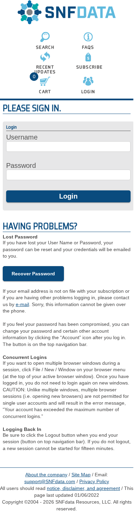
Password (21, 165)
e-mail (22, 304)
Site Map (81, 474)
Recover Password (33, 273)
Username (22, 137)
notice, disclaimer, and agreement (83, 488)
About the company (46, 474)
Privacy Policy (94, 481)
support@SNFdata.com (49, 481)
